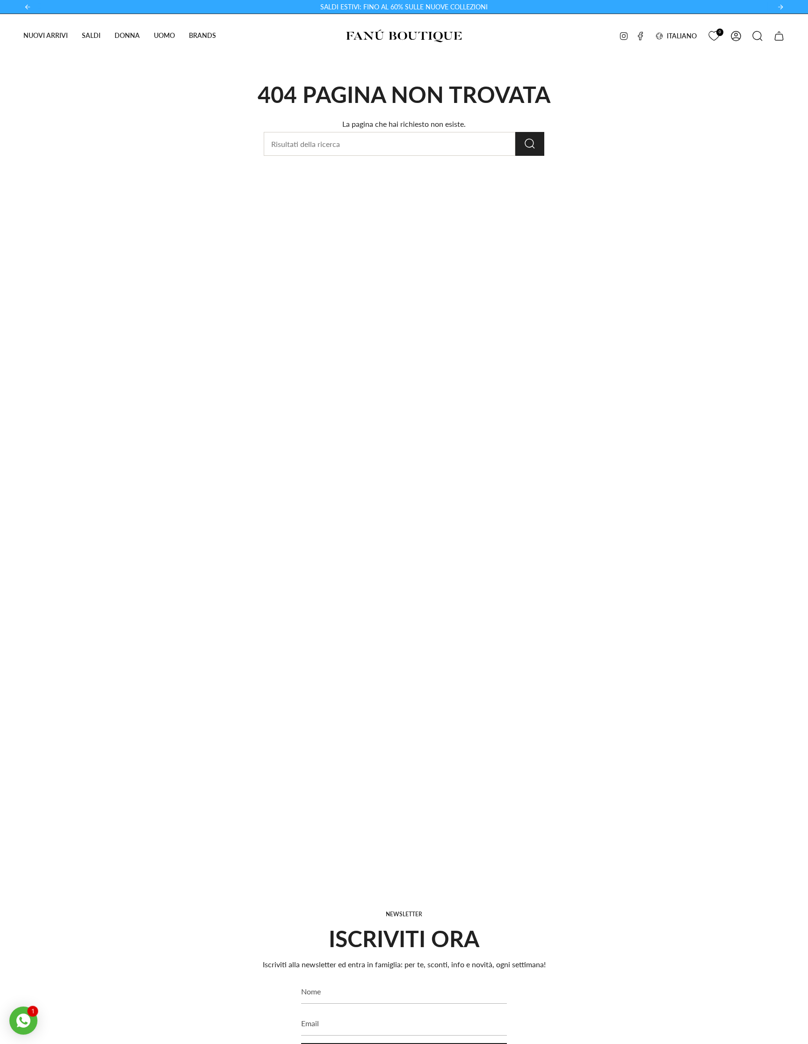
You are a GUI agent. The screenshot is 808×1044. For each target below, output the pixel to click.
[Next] (780, 7)
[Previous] (27, 7)
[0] (713, 34)
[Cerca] (529, 144)
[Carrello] (779, 36)
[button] (45, 36)
